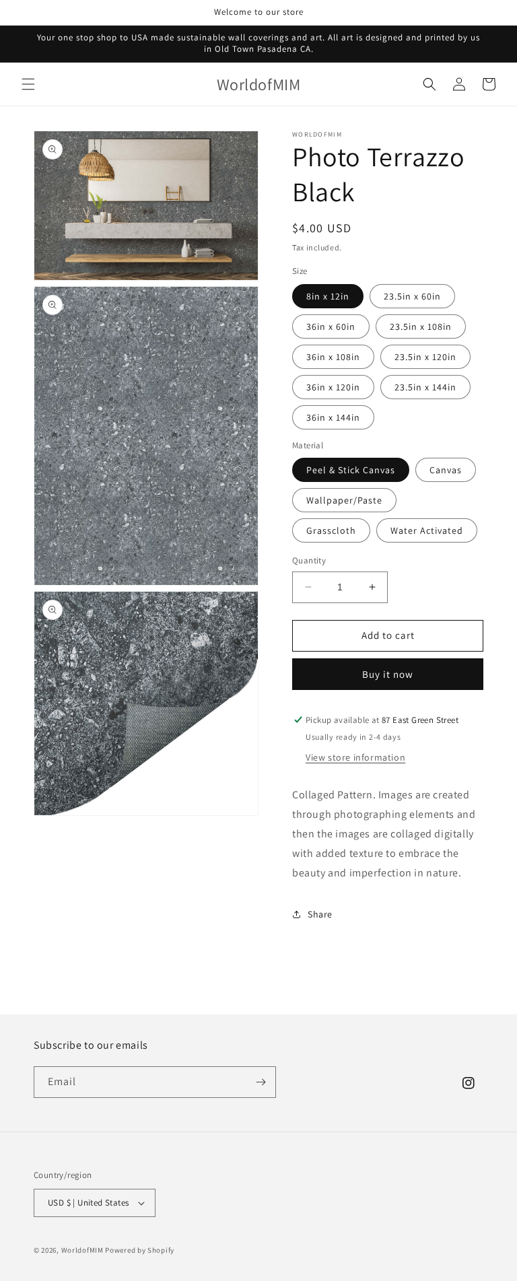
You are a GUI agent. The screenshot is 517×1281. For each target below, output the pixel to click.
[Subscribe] (260, 1082)
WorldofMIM (82, 1250)
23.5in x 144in (425, 387)
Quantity (309, 560)
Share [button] (320, 914)
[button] (28, 84)
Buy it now (387, 674)
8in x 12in (327, 296)
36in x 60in (330, 326)
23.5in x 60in (412, 296)
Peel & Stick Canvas (350, 470)
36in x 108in (333, 357)
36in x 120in (333, 387)
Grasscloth (331, 530)
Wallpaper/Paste (344, 500)
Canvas (445, 470)
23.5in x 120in (425, 357)
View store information (355, 757)
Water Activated (426, 530)
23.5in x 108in (421, 326)
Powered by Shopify (139, 1250)
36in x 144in (333, 417)
